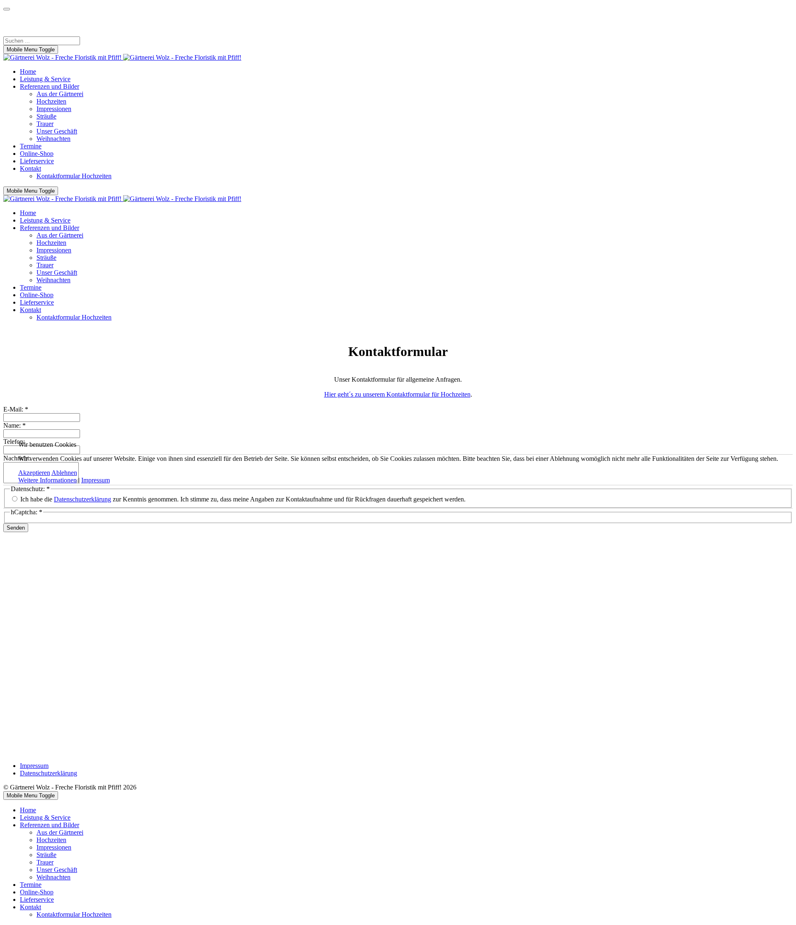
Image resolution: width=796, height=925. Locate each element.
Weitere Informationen (47, 480)
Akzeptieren (34, 472)
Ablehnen (64, 472)
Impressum (95, 480)
